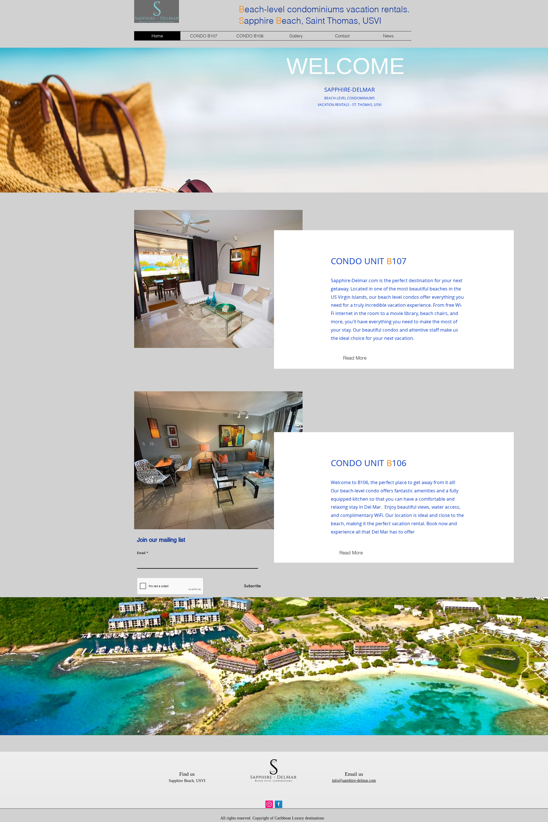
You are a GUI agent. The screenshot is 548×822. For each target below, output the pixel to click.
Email (141, 553)
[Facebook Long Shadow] (278, 804)
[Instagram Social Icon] (269, 804)
